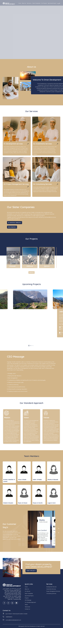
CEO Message (28, 600)
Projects (27, 598)
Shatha (47, 520)
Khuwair (44, 267)
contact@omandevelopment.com (13, 620)
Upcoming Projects (52, 3)
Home (19, 3)
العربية (58, 3)
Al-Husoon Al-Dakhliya (14, 222)
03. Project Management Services (16, 184)
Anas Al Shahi (22, 479)
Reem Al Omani (22, 503)
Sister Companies (36, 3)
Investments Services (51, 589)
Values (46, 417)
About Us (24, 3)
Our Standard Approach (30, 602)
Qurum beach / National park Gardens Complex (16, 613)
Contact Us (7, 42)
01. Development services (13, 144)
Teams (26, 604)
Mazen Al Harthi (37, 503)
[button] (32, 345)
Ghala (24, 267)
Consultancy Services (51, 593)
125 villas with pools (31, 329)
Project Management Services (53, 591)
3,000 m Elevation (45, 326)
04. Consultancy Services (42, 184)
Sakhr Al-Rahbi (37, 479)
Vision (26, 417)
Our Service (27, 591)
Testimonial (27, 606)
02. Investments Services (42, 144)
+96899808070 (9, 617)
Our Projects (44, 3)
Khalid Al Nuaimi (8, 503)
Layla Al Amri (52, 503)
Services (29, 3)
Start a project (30, 570)
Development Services (51, 586)
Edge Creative (12, 227)
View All (31, 272)
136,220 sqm (29, 326)
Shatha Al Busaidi (53, 479)
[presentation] (58, 528)
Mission (7, 417)
